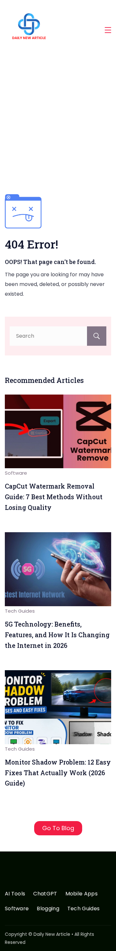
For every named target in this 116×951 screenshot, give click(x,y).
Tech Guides (20, 611)
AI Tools (15, 894)
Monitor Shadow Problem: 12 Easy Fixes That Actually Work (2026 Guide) (58, 772)
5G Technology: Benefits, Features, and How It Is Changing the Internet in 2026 (57, 634)
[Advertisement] (58, 121)
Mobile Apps (81, 894)
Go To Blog (58, 828)
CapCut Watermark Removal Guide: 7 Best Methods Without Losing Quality (53, 496)
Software (16, 473)
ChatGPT (45, 894)
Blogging (48, 908)
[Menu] (108, 30)
